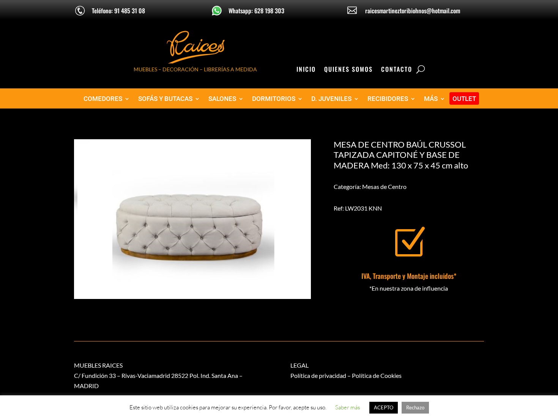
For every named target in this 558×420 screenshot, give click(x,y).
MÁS (431, 98)
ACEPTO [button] (383, 407)
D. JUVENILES (331, 98)
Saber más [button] (347, 407)
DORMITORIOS (273, 98)
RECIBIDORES (387, 98)
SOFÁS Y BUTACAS (165, 98)
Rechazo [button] (415, 407)
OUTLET (464, 98)
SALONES (222, 98)
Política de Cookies (377, 375)
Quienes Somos (348, 70)
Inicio (306, 70)
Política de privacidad (318, 375)
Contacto (396, 70)
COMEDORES (103, 98)
